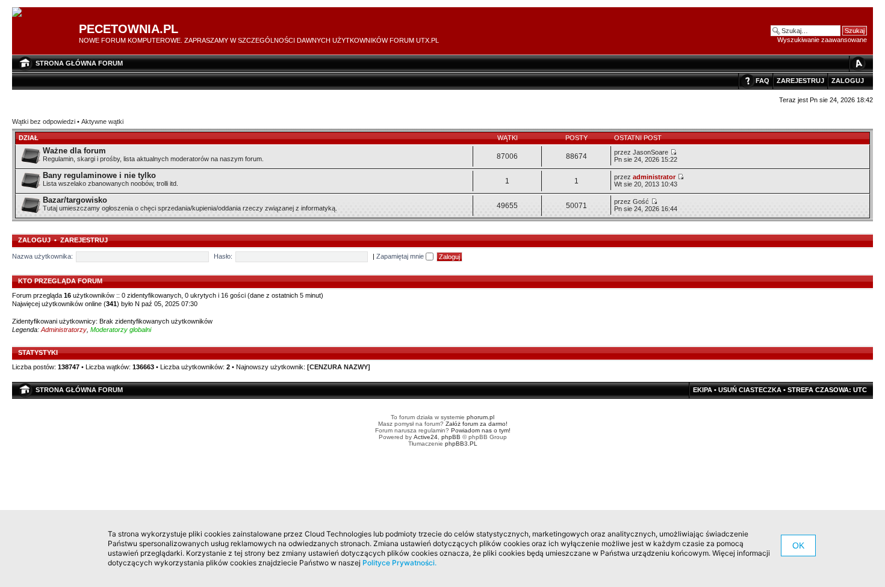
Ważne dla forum (74, 150)
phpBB (451, 437)
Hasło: (223, 256)
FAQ (762, 80)
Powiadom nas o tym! (481, 430)
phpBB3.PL (461, 443)
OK (798, 545)
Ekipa (702, 389)
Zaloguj (847, 80)
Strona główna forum (79, 63)
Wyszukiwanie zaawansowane (822, 39)
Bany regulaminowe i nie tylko (99, 175)
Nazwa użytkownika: (42, 256)
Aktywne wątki (102, 121)
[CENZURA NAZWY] (338, 366)
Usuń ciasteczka (749, 389)
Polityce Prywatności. (399, 562)
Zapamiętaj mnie (401, 256)
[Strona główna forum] (21, 12)
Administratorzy (64, 329)
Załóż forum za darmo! (477, 423)
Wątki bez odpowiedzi (43, 121)
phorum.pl (480, 417)
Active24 (426, 437)
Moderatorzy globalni (120, 329)
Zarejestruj (800, 80)
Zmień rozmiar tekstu (858, 63)
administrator (654, 176)
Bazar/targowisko (75, 199)
